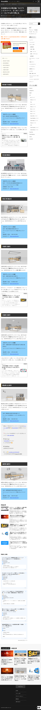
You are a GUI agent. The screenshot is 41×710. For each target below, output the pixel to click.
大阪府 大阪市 (5, 67)
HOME (3, 4)
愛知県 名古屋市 (6, 72)
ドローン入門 (8, 4)
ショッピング (9, 15)
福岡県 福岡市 (5, 74)
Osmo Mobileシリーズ (34, 118)
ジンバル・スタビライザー (34, 79)
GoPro (30, 136)
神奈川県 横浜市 (6, 65)
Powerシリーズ (33, 122)
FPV (31, 31)
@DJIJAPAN (6, 440)
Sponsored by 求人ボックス (22, 640)
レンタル (35, 31)
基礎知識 (32, 46)
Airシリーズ (32, 97)
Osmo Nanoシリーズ (34, 120)
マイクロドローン (32, 64)
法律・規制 (32, 49)
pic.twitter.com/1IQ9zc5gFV (14, 452)
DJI (13, 15)
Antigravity (31, 90)
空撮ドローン (31, 61)
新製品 (36, 29)
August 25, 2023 (18, 453)
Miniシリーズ (32, 111)
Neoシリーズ (32, 113)
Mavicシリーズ (33, 106)
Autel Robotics (32, 134)
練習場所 (32, 56)
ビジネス (31, 71)
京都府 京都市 (5, 69)
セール (32, 29)
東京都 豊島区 (5, 63)
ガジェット (31, 81)
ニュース (31, 39)
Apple (30, 92)
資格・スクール (33, 51)
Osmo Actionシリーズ (34, 129)
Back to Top (21, 686)
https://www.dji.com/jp (14, 123)
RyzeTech (31, 132)
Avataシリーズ (33, 99)
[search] (39, 24)
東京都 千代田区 (6, 60)
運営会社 (17, 698)
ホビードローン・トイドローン (34, 59)
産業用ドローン (32, 68)
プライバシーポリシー (22, 4)
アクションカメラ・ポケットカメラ (34, 76)
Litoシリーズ (32, 104)
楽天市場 (21, 48)
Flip (31, 102)
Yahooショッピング (17, 50)
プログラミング (33, 33)
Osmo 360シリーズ (33, 115)
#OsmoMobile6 (15, 427)
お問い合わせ (14, 4)
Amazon (15, 48)
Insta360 (31, 138)
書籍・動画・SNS (32, 73)
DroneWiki (6, 707)
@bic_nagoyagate (10, 435)
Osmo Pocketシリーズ (34, 127)
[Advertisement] (34, 147)
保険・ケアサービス (34, 53)
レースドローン (32, 66)
